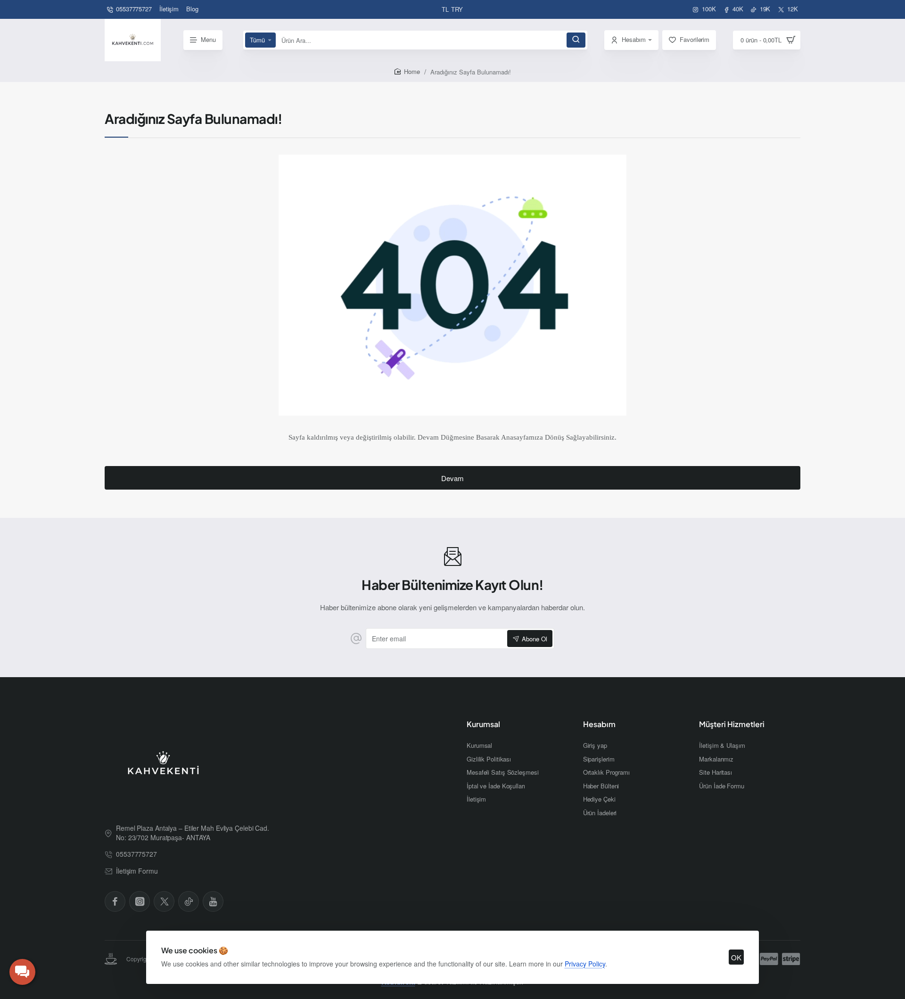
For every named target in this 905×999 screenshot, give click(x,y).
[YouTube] (213, 901)
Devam (452, 478)
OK (736, 957)
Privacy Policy (585, 963)
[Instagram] (139, 901)
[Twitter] (164, 901)
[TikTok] (188, 901)
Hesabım (599, 724)
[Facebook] (115, 901)
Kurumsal (483, 724)
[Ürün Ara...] (576, 40)
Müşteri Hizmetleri (732, 724)
